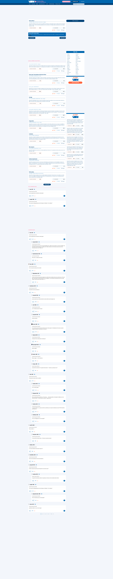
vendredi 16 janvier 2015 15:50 (36, 406)
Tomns (31, 264)
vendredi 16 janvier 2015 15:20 (36, 297)
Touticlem (34, 383)
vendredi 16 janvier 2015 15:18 (33, 201)
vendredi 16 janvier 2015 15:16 (33, 191)
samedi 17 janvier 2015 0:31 (35, 476)
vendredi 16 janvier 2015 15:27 (36, 307)
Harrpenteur (35, 434)
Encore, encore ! (47, 184)
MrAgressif (34, 393)
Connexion (82, 1)
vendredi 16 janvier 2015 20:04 (36, 356)
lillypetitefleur (35, 273)
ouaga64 (31, 199)
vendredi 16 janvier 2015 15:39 (36, 395)
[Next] (53, 514)
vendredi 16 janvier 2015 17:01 (36, 436)
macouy (34, 324)
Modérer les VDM (75, 1)
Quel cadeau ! (31, 20)
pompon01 (34, 295)
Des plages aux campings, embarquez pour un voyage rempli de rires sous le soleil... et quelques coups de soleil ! (46, 34)
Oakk (31, 374)
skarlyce (34, 354)
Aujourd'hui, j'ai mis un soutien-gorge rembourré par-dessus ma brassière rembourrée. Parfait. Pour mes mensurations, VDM (75, 155)
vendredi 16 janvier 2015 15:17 (33, 266)
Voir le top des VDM (75, 82)
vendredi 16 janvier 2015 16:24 (36, 326)
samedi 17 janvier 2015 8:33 (35, 366)
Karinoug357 (35, 344)
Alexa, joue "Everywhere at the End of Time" (37, 74)
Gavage (30, 97)
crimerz (31, 504)
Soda (30, 189)
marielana (34, 474)
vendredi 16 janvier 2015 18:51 (36, 337)
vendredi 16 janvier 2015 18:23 (36, 244)
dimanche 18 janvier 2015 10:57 (36, 275)
